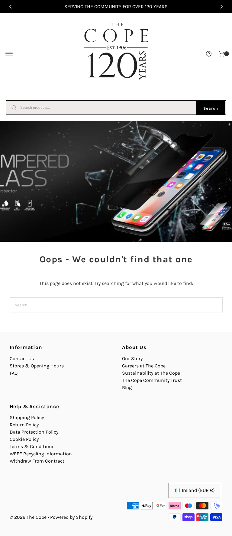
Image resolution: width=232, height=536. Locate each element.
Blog (127, 387)
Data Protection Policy (34, 432)
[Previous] (11, 7)
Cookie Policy (24, 439)
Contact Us (22, 358)
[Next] (221, 7)
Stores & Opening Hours (37, 366)
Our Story (132, 358)
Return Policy (24, 425)
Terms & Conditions (32, 446)
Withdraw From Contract (37, 461)
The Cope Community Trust (152, 380)
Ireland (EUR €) (198, 490)
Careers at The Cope (144, 366)
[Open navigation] (9, 53)
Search (210, 108)
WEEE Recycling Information (41, 454)
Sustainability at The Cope (151, 373)
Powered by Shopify (71, 517)
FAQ (14, 373)
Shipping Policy (27, 417)
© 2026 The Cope (28, 517)
